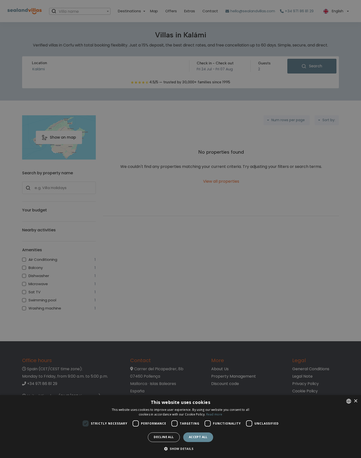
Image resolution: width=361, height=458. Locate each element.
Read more (214, 414)
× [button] (355, 401)
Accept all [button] (198, 437)
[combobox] (348, 401)
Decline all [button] (164, 437)
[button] (180, 449)
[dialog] (180, 426)
